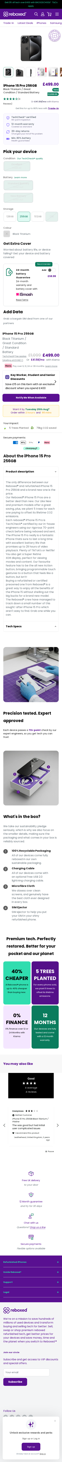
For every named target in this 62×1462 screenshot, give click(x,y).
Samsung (56, 23)
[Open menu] (57, 14)
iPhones (41, 23)
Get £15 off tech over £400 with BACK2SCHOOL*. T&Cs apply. (31, 4)
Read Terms (22, 299)
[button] (15, 101)
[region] (31, 1125)
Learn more (20, 177)
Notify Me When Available (31, 397)
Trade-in (8, 23)
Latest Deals (25, 23)
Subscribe (15, 1382)
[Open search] (36, 14)
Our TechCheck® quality (30, 158)
